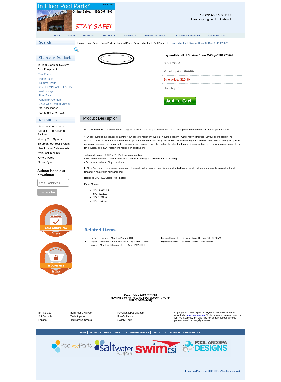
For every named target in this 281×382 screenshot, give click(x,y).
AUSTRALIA (129, 35)
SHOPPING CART (217, 35)
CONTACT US (109, 35)
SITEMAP (175, 332)
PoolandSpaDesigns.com (130, 312)
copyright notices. (196, 315)
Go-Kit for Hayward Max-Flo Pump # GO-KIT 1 (115, 238)
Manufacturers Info (49, 153)
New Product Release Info (53, 148)
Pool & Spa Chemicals (51, 112)
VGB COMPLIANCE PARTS (55, 87)
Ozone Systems (47, 162)
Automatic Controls (50, 99)
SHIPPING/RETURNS (155, 35)
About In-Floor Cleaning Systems (52, 132)
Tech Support (77, 316)
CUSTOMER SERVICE (137, 332)
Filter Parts (45, 95)
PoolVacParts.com (127, 316)
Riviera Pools (46, 157)
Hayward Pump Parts (127, 43)
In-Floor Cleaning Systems (53, 65)
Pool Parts (92, 43)
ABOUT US (88, 35)
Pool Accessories (48, 108)
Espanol (42, 320)
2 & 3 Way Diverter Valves (54, 103)
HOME (57, 35)
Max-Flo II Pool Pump (153, 43)
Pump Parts (107, 43)
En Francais (44, 312)
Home (80, 43)
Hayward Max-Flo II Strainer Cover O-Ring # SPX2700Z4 (190, 238)
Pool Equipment (47, 69)
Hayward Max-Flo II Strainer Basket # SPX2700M (186, 241)
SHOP (71, 35)
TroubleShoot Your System (54, 143)
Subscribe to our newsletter (51, 173)
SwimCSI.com (124, 320)
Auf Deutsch (45, 316)
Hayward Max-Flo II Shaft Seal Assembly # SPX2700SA (119, 241)
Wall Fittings (46, 91)
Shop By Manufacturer (51, 126)
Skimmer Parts (47, 83)
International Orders (81, 320)
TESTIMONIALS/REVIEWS (187, 35)
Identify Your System (50, 139)
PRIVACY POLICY (113, 332)
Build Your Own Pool (81, 312)
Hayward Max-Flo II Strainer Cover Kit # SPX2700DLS (118, 245)
